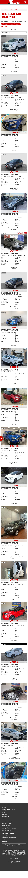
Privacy (3, 812)
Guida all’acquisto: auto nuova (9, 827)
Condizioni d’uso (6, 816)
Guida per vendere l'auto (8, 830)
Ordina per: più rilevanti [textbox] (6, 32)
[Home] (14, 2)
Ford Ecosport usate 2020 (11, 9)
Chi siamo (4, 807)
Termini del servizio (7, 811)
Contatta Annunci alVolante (8, 809)
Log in (3, 839)
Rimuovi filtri (4, 26)
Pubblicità (4, 841)
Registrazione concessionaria (9, 837)
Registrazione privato (7, 836)
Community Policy (6, 818)
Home (3, 9)
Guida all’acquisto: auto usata (9, 828)
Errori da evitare (6, 825)
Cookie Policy (5, 814)
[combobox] (14, 32)
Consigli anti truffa (6, 823)
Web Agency (14, 862)
